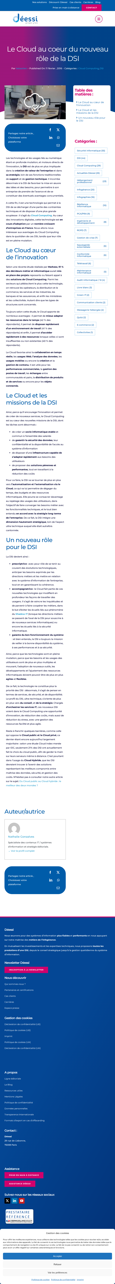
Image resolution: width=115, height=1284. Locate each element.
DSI (102, 68)
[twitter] (7, 1201)
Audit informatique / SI (91, 280)
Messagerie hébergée (90, 310)
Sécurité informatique (91, 150)
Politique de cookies (40, 1279)
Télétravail (84, 263)
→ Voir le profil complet (21, 850)
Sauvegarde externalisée (91, 246)
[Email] (58, 145)
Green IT (83, 295)
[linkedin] (14, 1201)
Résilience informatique (91, 205)
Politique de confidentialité (63, 1279)
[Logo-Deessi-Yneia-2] (26, 14)
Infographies (86, 197)
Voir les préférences (57, 1272)
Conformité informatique (91, 255)
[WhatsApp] (58, 138)
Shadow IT (22, 614)
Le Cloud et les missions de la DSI (87, 111)
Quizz (81, 317)
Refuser (57, 1264)
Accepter (57, 1256)
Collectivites (85, 332)
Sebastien (21, 68)
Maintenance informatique (91, 271)
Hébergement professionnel (91, 181)
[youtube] (22, 1201)
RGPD (82, 230)
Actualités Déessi (88, 173)
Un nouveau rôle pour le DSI (90, 119)
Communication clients (91, 302)
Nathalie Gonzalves (21, 836)
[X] (58, 130)
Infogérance (86, 189)
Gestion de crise (87, 237)
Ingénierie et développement (91, 222)
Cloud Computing (88, 68)
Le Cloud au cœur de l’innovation (90, 104)
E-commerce (85, 325)
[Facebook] (50, 130)
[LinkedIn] (51, 138)
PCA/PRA (83, 213)
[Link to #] (99, 19)
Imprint (80, 1279)
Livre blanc (84, 287)
